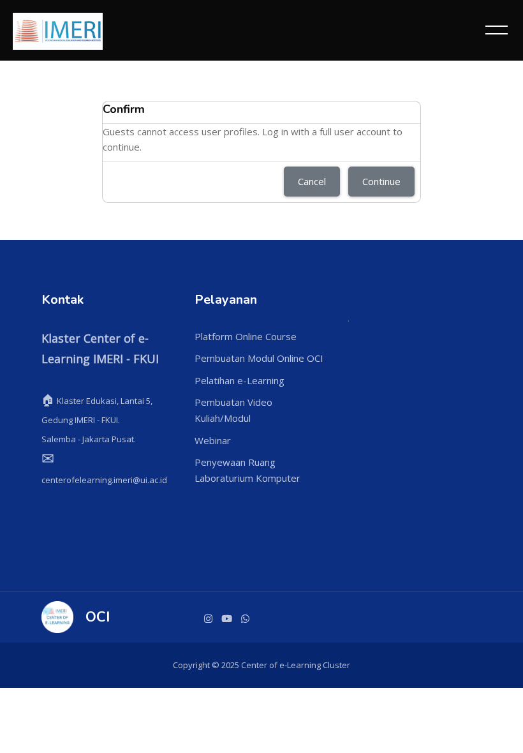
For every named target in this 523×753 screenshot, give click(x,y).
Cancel (312, 181)
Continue (381, 181)
